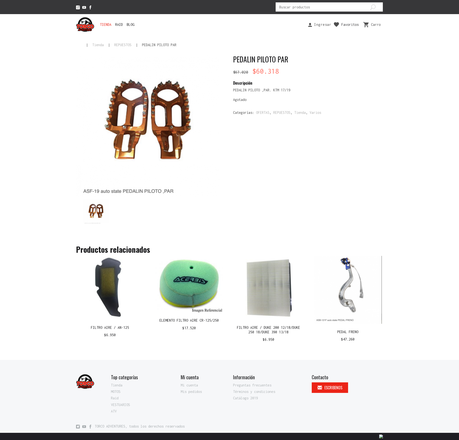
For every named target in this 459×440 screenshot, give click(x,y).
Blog (130, 24)
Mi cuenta (189, 385)
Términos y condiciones (254, 392)
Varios (315, 112)
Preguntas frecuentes (252, 385)
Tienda (105, 24)
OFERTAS (262, 112)
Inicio (79, 45)
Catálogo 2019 (245, 398)
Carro (376, 24)
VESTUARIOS (120, 405)
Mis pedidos (191, 392)
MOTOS (115, 392)
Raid (119, 24)
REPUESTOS (122, 45)
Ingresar (321, 24)
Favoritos (350, 24)
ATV (114, 411)
